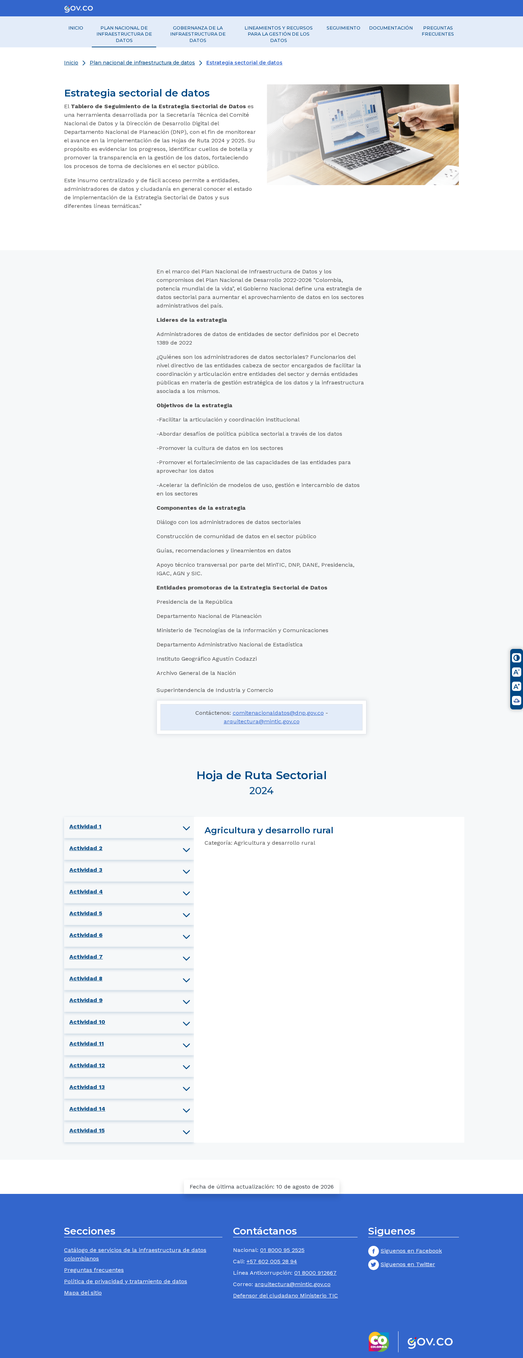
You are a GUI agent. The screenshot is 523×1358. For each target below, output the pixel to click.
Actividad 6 (85, 935)
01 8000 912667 (315, 1272)
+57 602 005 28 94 (272, 1261)
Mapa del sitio (83, 1292)
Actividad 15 (87, 1130)
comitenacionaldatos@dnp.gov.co (278, 712)
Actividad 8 (85, 978)
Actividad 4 (86, 891)
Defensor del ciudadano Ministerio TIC (285, 1295)
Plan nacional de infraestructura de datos (124, 34)
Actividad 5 (85, 913)
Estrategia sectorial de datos (244, 62)
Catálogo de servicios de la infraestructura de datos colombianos (135, 1254)
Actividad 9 (85, 1000)
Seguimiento (343, 28)
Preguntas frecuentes (438, 31)
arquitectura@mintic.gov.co (262, 721)
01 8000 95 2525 (282, 1250)
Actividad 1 (85, 826)
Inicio (75, 28)
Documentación (391, 28)
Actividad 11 (86, 1043)
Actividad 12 (87, 1065)
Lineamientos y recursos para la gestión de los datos (278, 34)
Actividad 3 (85, 869)
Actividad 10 (87, 1021)
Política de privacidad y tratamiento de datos (125, 1281)
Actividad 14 (87, 1108)
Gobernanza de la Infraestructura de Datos (198, 34)
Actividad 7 (86, 956)
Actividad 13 (87, 1087)
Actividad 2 (85, 848)
